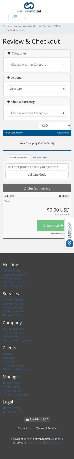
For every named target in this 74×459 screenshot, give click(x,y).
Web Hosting (12, 270)
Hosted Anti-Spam (16, 282)
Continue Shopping (59, 233)
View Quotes (12, 386)
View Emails (12, 383)
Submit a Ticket (14, 365)
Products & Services (17, 394)
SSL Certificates (14, 307)
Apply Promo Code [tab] (18, 157)
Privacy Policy (13, 408)
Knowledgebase (14, 328)
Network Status (14, 332)
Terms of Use (13, 412)
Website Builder (14, 311)
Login (8, 353)
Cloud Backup (13, 286)
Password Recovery (16, 369)
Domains (10, 357)
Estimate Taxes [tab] (40, 157)
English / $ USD (38, 419)
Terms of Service (46, 428)
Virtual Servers (14, 278)
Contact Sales (13, 315)
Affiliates (10, 361)
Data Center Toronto (17, 340)
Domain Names (14, 303)
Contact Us (11, 336)
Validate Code (37, 175)
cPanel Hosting (14, 299)
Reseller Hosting (15, 274)
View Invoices (13, 390)
